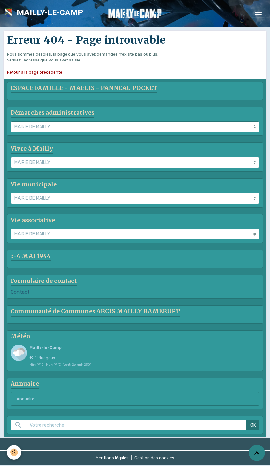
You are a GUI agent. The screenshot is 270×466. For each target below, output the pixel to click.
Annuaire (25, 399)
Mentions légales (112, 458)
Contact (20, 292)
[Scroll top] (257, 453)
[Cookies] (14, 452)
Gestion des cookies (154, 458)
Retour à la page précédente (34, 72)
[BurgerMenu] (258, 13)
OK (253, 425)
